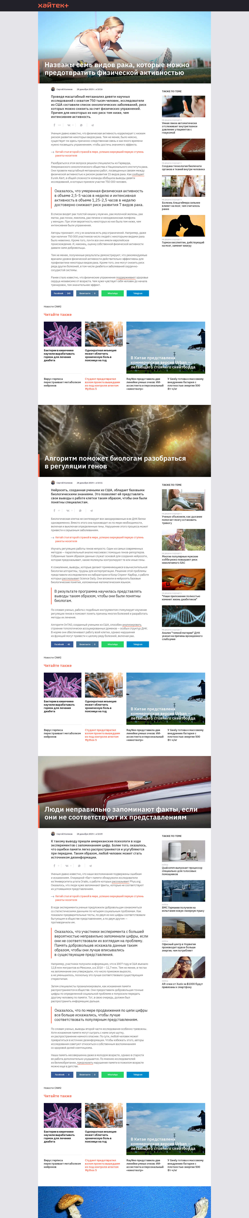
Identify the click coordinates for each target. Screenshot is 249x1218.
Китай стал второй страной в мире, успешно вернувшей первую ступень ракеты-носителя (99, 153)
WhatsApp (113, 293)
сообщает (138, 174)
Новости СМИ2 (52, 306)
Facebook (62, 293)
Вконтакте (87, 293)
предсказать (85, 1062)
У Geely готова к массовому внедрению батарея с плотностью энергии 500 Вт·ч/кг (186, 383)
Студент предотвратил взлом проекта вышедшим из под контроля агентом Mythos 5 (102, 383)
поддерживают (126, 277)
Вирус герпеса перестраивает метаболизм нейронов (62, 382)
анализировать (132, 624)
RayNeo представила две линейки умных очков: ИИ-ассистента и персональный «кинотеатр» (145, 383)
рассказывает (71, 578)
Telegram (137, 293)
